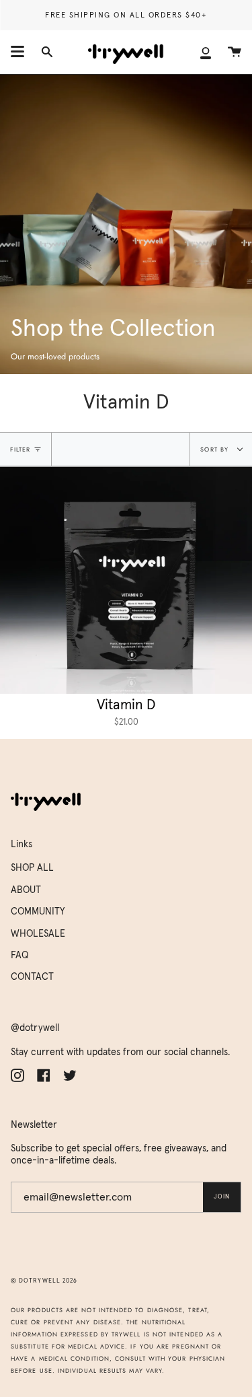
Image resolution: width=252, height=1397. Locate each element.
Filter (20, 449)
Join (222, 1197)
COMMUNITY (38, 912)
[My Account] (206, 52)
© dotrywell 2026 (44, 1281)
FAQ (19, 955)
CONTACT (32, 977)
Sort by (215, 449)
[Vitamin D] (126, 580)
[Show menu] (17, 52)
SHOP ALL (32, 868)
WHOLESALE (38, 934)
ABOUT (26, 890)
